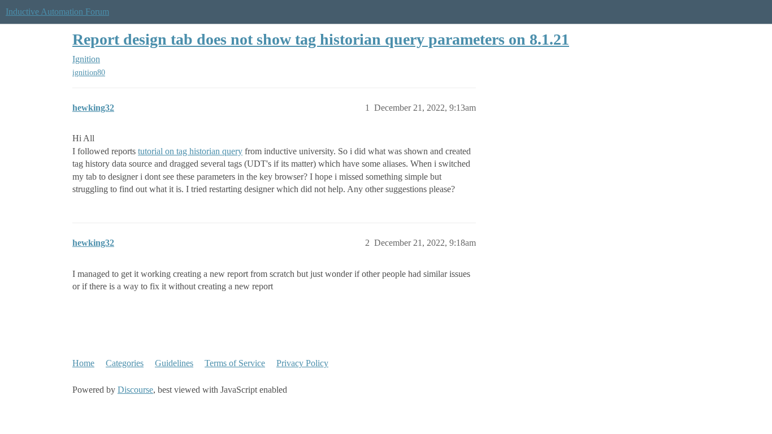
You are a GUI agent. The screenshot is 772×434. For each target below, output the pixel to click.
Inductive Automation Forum (57, 11)
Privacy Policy (302, 363)
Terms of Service (235, 363)
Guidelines (174, 363)
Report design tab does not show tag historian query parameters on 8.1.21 (320, 39)
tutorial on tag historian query (190, 151)
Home (83, 363)
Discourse (135, 389)
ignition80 (88, 72)
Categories (125, 363)
